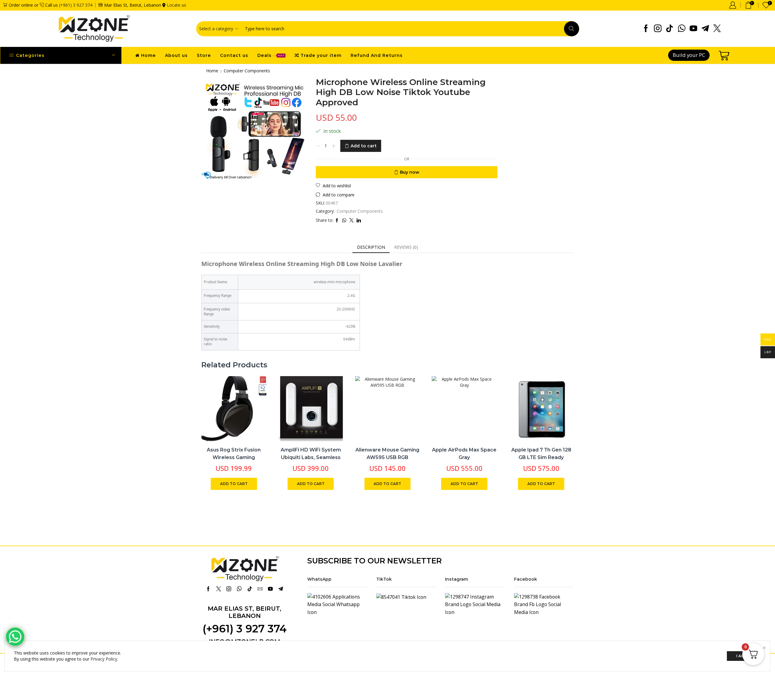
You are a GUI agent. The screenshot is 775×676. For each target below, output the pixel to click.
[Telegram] (705, 29)
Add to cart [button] (255, 401)
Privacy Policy (104, 659)
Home (148, 55)
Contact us (234, 55)
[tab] (371, 247)
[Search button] (571, 28)
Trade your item (321, 55)
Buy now (409, 172)
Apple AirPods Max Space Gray (464, 454)
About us (176, 55)
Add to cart (364, 146)
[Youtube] (693, 29)
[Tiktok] (669, 29)
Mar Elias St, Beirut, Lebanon (244, 612)
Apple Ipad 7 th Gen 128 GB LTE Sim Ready (541, 454)
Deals (271, 55)
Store (204, 55)
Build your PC (689, 54)
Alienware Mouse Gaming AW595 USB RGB (387, 454)
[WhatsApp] (681, 29)
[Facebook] (646, 29)
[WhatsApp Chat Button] (15, 637)
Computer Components (247, 71)
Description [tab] (371, 247)
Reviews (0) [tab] (406, 247)
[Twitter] (717, 29)
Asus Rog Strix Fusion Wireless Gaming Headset (234, 457)
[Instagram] (657, 29)
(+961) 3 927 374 (75, 5)
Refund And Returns (377, 55)
